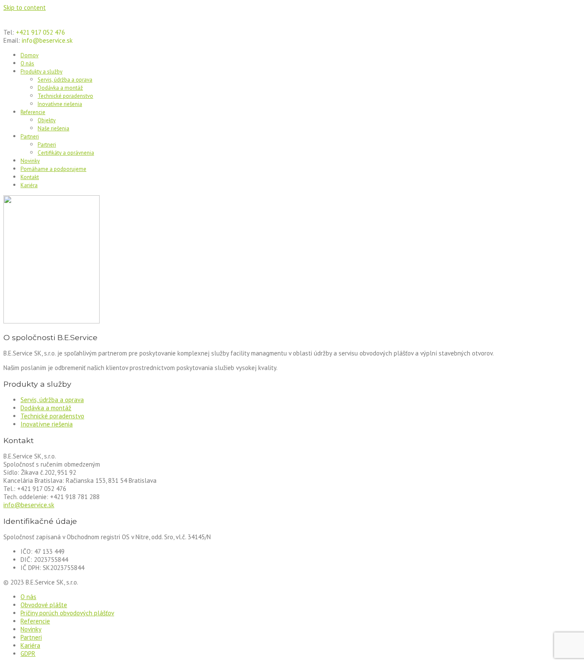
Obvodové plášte (44, 605)
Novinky (30, 161)
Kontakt (30, 177)
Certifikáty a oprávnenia (66, 152)
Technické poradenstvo (65, 96)
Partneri (30, 136)
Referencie (33, 112)
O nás (27, 63)
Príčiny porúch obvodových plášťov (67, 613)
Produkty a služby (41, 71)
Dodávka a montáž (60, 87)
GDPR (28, 653)
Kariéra (29, 185)
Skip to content (24, 7)
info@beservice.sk (28, 505)
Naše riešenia (53, 128)
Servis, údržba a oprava (65, 79)
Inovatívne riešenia (60, 104)
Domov (29, 55)
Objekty (47, 120)
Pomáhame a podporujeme (53, 169)
